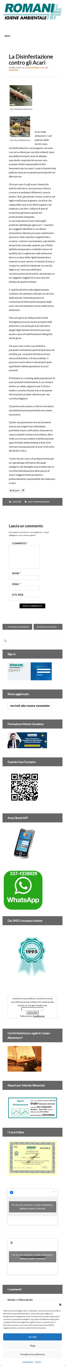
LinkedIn (32, 25)
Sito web (17, 594)
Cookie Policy (28, 1362)
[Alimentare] (32, 1116)
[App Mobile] (30, 678)
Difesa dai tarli (25, 1299)
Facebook (20, 25)
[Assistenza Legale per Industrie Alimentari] (24, 1069)
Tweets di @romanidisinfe (32, 1257)
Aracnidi (17, 501)
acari (30, 501)
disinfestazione (42, 501)
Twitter (26, 25)
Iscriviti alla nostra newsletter (30, 705)
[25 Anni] (32, 956)
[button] (60, 1304)
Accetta (32, 1337)
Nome (16, 573)
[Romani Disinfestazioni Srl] (32, 18)
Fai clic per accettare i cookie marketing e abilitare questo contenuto (32, 1207)
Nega (32, 1345)
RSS (38, 25)
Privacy (38, 1362)
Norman (13, 70)
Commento (20, 543)
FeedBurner (39, 1016)
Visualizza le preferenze (32, 1354)
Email (44, 25)
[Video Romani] (24, 802)
